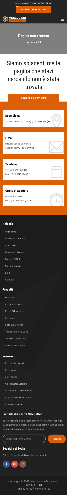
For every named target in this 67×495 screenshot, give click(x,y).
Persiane (10, 318)
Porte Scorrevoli (14, 304)
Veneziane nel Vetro (16, 345)
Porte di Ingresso (14, 311)
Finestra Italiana (14, 252)
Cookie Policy (42, 488)
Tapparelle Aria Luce (16, 331)
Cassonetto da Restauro (18, 390)
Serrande (10, 370)
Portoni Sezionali (14, 363)
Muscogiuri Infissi (40, 481)
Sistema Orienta (14, 325)
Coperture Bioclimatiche (18, 397)
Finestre (9, 297)
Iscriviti (57, 438)
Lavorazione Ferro (15, 404)
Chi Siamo (10, 231)
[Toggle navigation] (62, 19)
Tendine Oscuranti (15, 338)
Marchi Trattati (13, 266)
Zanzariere (11, 377)
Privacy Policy (24, 488)
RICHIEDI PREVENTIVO (33, 9)
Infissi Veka (21, 3)
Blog (7, 272)
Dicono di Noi (12, 259)
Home (29, 42)
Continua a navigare (33, 97)
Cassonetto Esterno (16, 383)
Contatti (9, 279)
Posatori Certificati (41, 3)
